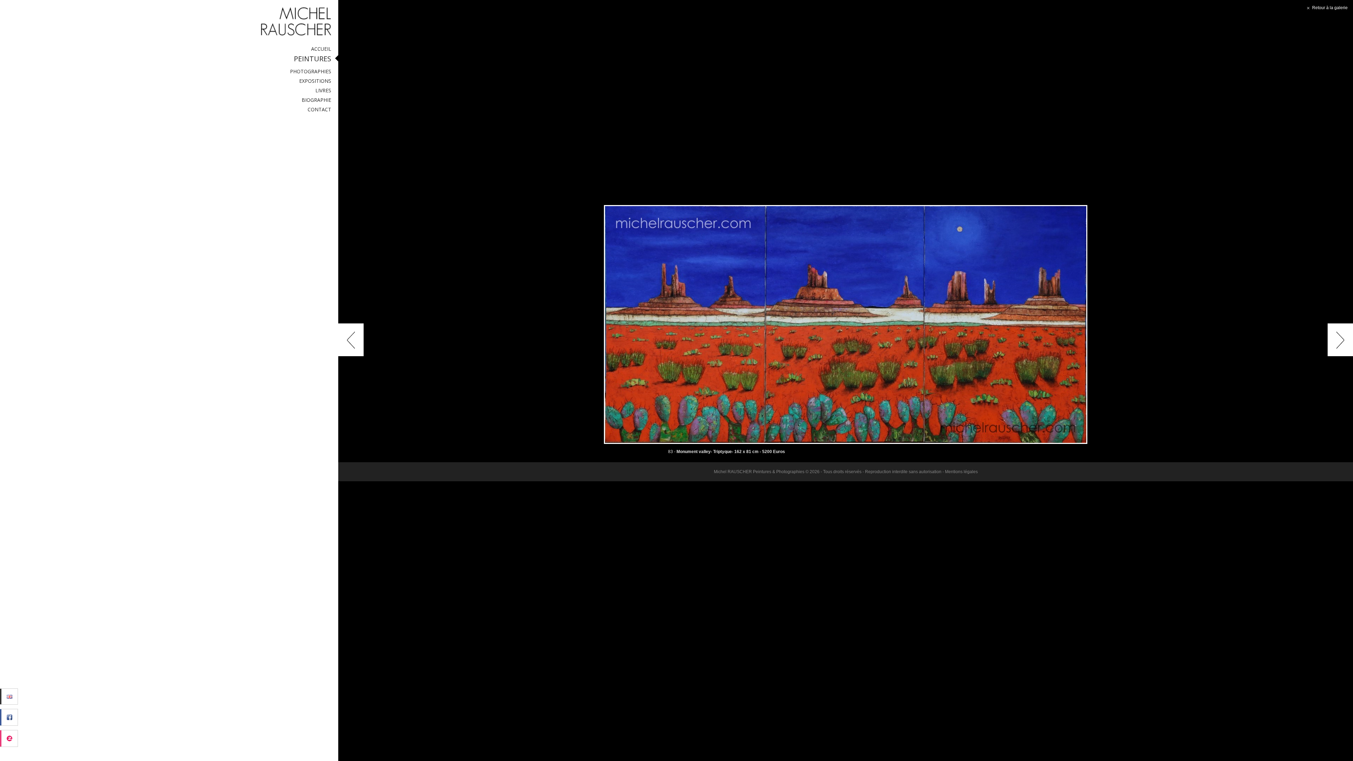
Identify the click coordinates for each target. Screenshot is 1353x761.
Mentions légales (961, 471)
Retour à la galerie (1329, 7)
